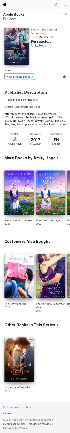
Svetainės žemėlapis (15, 428)
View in (18, 76)
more (63, 124)
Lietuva (7, 413)
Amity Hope (38, 45)
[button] (56, 4)
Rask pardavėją (11, 407)
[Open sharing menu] (64, 77)
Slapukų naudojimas (14, 424)
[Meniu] (65, 4)
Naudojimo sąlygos (40, 424)
